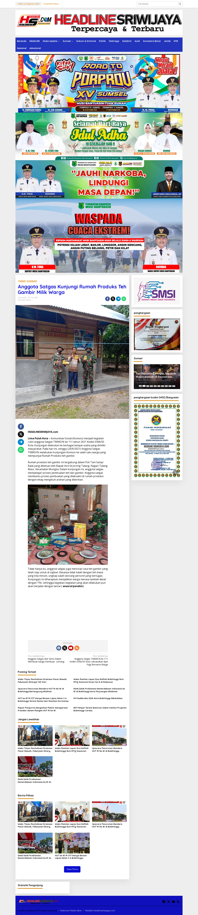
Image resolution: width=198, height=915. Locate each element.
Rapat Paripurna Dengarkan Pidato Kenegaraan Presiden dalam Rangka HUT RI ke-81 (43, 709)
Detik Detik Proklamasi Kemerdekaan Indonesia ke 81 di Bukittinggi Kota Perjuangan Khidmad (99, 690)
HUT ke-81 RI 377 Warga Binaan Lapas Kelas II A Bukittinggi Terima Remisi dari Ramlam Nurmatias (43, 699)
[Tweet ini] (113, 298)
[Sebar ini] (107, 298)
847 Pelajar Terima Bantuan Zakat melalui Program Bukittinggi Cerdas (99, 709)
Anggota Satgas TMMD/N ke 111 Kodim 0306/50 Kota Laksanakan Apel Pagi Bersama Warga (89, 660)
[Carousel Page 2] (144, 386)
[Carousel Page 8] (166, 386)
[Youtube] (70, 648)
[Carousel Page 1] (140, 386)
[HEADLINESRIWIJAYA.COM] (99, 22)
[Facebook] (58, 648)
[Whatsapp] (123, 298)
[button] (180, 4)
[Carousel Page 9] (170, 386)
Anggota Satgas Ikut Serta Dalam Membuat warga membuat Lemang (46, 659)
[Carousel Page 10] (173, 386)
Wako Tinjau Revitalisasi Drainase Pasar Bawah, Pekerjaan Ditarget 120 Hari (42, 680)
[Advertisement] (68, 612)
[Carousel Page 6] (158, 386)
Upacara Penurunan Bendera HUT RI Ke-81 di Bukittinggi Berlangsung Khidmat (41, 690)
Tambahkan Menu (51, 3)
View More (72, 869)
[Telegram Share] (118, 298)
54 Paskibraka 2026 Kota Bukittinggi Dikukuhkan (98, 698)
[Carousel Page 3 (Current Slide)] (147, 386)
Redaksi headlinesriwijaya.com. (100, 910)
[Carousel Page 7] (162, 386)
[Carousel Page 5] (155, 386)
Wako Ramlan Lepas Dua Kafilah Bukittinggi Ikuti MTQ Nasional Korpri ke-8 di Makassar (98, 680)
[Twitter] (64, 648)
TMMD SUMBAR (27, 281)
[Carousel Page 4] (151, 386)
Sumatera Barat (24, 300)
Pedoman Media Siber (71, 910)
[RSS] (76, 648)
